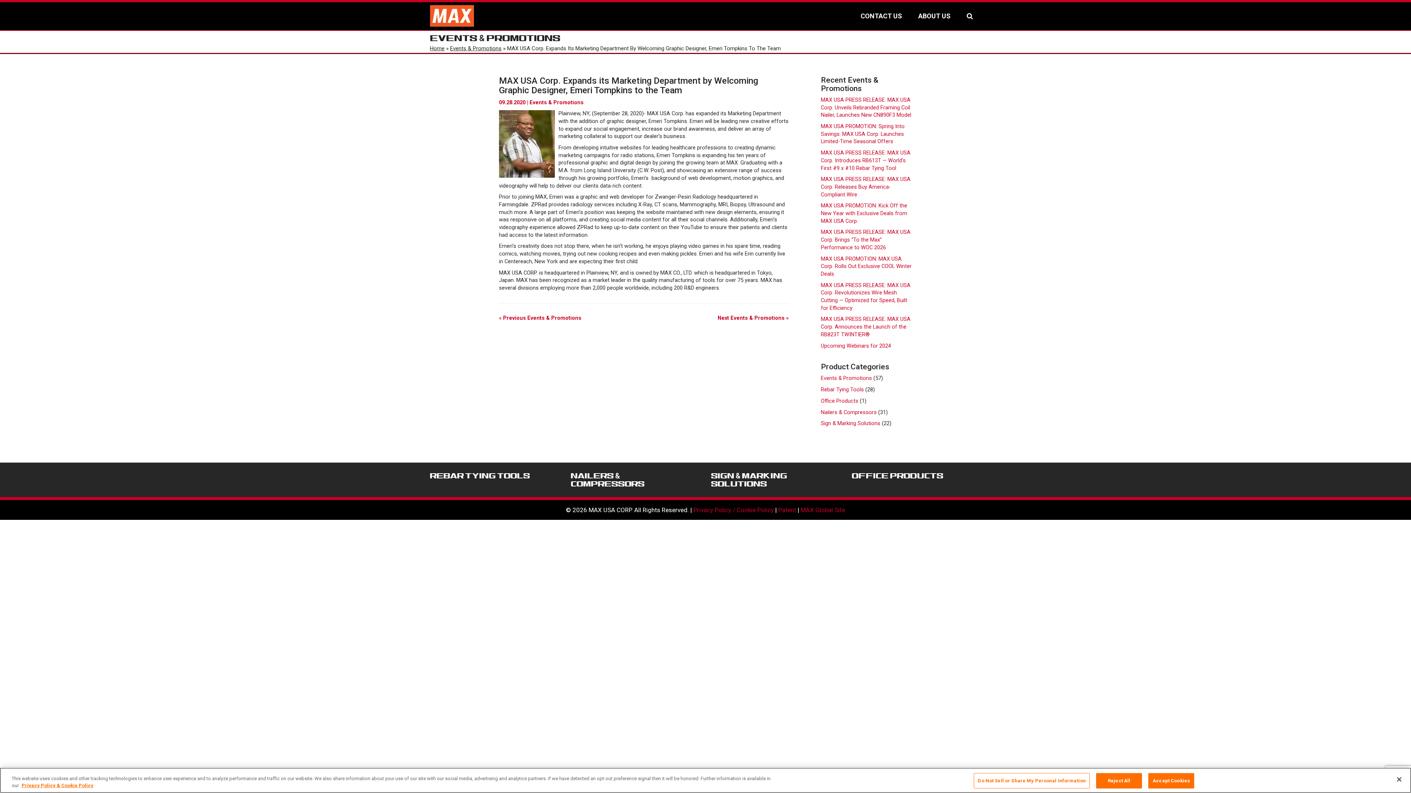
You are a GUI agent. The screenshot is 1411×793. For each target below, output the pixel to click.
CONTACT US (881, 16)
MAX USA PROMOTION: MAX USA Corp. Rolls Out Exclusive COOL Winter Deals (866, 266)
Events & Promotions (476, 48)
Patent (787, 510)
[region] (705, 780)
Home (437, 48)
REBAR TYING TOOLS (480, 475)
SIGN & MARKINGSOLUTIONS (749, 480)
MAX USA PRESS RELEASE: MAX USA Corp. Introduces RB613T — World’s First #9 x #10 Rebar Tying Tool (866, 160)
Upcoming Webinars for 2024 (856, 346)
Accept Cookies (1171, 780)
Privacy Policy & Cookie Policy (57, 785)
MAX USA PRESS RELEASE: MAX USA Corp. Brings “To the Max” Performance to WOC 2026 (866, 239)
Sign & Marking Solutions (850, 423)
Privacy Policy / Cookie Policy (733, 510)
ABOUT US (934, 16)
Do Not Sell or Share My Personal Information (1032, 780)
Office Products (839, 401)
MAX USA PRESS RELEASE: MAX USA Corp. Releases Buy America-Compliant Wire (866, 187)
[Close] (1399, 779)
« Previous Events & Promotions (540, 318)
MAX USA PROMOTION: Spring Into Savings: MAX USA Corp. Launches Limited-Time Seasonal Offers (863, 134)
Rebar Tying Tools (842, 390)
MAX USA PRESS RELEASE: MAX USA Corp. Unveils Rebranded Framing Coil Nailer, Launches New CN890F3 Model (866, 107)
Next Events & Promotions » (753, 318)
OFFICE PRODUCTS (897, 475)
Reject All (1119, 780)
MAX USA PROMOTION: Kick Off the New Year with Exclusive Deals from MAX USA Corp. (864, 213)
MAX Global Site (823, 510)
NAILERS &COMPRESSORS (608, 480)
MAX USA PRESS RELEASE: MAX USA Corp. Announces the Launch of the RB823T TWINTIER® (866, 326)
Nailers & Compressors (849, 412)
